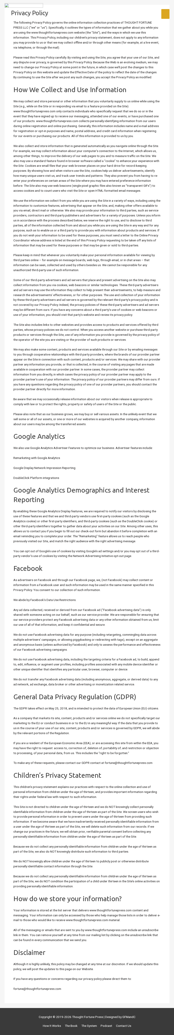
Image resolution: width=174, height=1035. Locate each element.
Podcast (106, 1026)
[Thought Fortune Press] (24, 14)
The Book (71, 1026)
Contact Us (123, 1026)
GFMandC (128, 1017)
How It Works (52, 1026)
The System (89, 1026)
